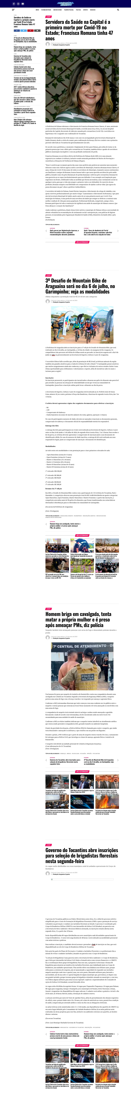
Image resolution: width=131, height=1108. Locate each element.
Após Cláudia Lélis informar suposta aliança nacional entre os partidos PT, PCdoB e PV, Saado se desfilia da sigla (25, 122)
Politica (78, 10)
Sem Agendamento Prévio (23, 106)
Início (37, 10)
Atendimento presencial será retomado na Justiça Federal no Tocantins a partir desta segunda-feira (25, 111)
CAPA (15, 15)
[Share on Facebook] (17, 30)
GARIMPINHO (78, 515)
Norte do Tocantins (22, 75)
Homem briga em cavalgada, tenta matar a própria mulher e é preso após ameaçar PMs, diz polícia (25, 48)
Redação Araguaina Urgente (61, 45)
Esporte (85, 10)
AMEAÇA (63, 753)
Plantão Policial (69, 10)
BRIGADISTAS (64, 1027)
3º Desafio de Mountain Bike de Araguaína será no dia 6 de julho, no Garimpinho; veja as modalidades (25, 39)
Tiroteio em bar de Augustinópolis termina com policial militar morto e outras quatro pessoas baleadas (25, 79)
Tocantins (96, 753)
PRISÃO (90, 753)
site (53, 355)
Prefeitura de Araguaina (53, 517)
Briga (69, 753)
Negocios (92, 10)
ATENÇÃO (16, 84)
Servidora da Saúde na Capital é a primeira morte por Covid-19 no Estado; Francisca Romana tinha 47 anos (24, 22)
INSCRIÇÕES (88, 1027)
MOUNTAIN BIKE (101, 515)
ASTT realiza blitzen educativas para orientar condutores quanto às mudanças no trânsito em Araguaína (25, 89)
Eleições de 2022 (21, 117)
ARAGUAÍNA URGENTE (67, 515)
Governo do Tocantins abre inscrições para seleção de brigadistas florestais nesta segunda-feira (23, 58)
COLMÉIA (83, 753)
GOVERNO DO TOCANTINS (77, 1027)
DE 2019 (18, 95)
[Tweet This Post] (23, 30)
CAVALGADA (76, 753)
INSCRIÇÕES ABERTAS (89, 515)
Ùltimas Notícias (46, 10)
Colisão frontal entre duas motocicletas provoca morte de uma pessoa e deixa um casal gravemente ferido (24, 69)
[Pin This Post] (30, 30)
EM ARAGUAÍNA (20, 64)
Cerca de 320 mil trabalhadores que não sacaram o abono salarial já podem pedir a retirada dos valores (24, 100)
